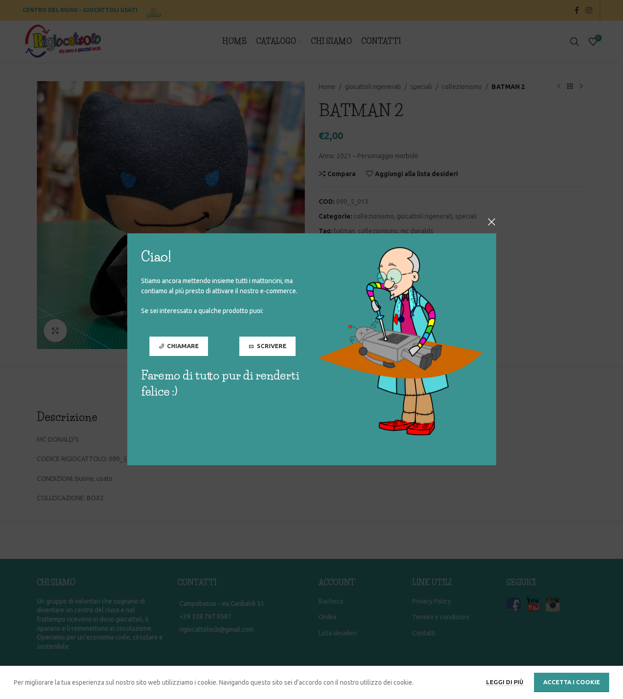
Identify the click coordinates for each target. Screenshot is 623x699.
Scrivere (271, 346)
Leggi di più (505, 682)
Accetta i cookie (571, 682)
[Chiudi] (491, 221)
